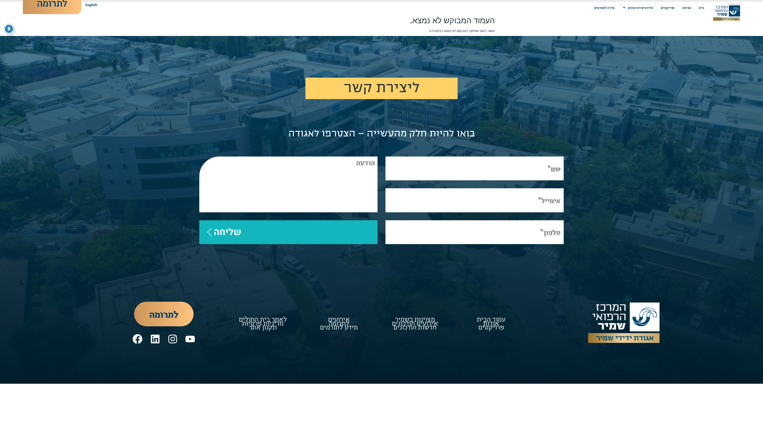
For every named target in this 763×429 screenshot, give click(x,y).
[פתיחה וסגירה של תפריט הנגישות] (9, 29)
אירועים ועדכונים (640, 7)
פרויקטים (667, 7)
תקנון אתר (263, 327)
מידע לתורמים (604, 7)
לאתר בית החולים (263, 319)
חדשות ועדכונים (415, 327)
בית (701, 7)
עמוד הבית (491, 319)
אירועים (339, 319)
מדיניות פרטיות (263, 323)
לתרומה (338, 323)
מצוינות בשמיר (415, 319)
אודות (686, 7)
